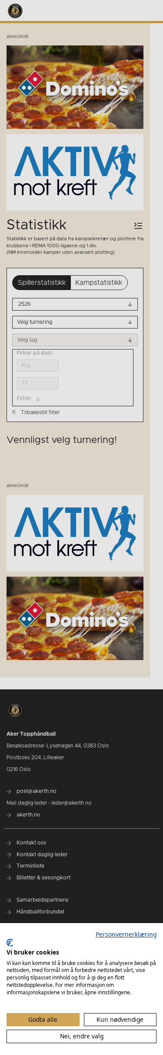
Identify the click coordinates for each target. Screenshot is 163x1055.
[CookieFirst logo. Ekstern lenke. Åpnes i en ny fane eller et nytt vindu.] (10, 943)
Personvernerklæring (126, 934)
